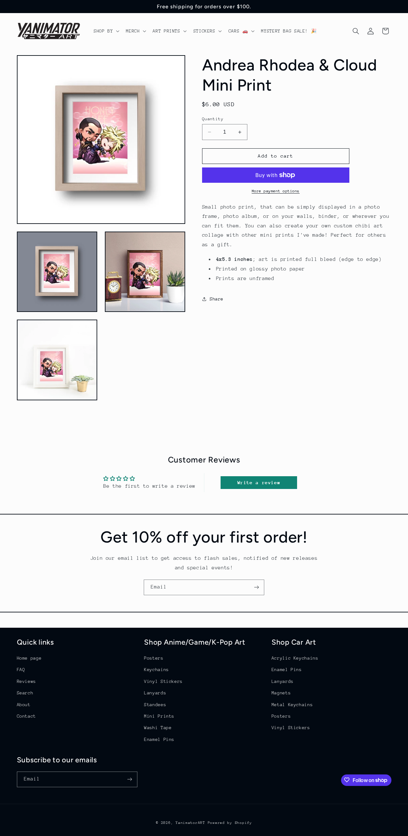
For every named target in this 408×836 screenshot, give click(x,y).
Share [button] (216, 298)
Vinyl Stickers (163, 681)
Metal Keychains (292, 704)
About (24, 704)
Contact (26, 716)
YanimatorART (190, 822)
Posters (153, 658)
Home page (29, 658)
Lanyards (155, 693)
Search (25, 693)
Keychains (156, 669)
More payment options (276, 191)
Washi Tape (157, 727)
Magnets (281, 693)
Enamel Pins (159, 739)
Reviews (26, 681)
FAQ (21, 669)
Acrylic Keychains (295, 658)
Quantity (212, 118)
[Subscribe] (256, 587)
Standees (155, 704)
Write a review (258, 482)
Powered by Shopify (230, 822)
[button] (106, 31)
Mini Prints (159, 716)
